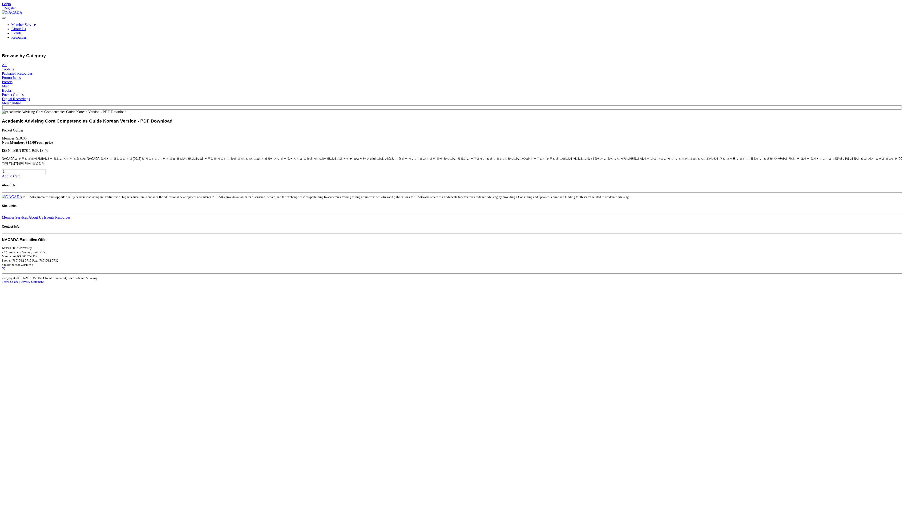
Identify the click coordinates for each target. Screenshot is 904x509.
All (4, 65)
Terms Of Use (10, 281)
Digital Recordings (16, 99)
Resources (19, 37)
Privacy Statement (32, 281)
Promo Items (11, 78)
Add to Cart (11, 176)
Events (16, 33)
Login (6, 4)
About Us (18, 29)
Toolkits (8, 69)
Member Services (24, 25)
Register (10, 8)
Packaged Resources (17, 73)
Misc (5, 86)
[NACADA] (12, 12)
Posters (7, 82)
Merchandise (11, 103)
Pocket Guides (13, 95)
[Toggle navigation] (4, 18)
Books (7, 90)
